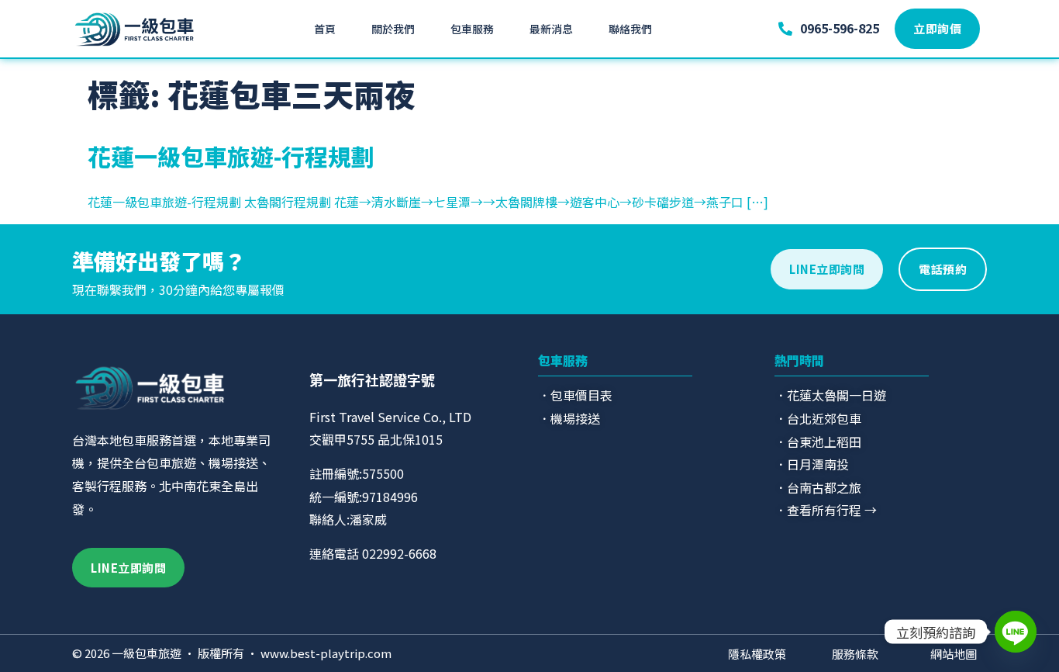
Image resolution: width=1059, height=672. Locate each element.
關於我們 (393, 28)
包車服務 (472, 28)
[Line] (1016, 632)
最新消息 (551, 28)
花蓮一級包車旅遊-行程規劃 (231, 156)
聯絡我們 (630, 28)
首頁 (325, 28)
